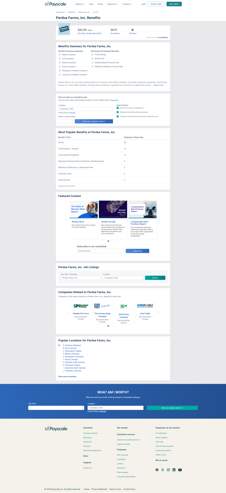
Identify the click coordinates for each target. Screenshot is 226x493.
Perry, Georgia (70, 348)
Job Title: (32, 404)
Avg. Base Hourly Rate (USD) (89, 33)
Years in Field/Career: (67, 116)
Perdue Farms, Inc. (84, 12)
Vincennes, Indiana (72, 365)
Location (106, 274)
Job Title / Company (69, 274)
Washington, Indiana (73, 351)
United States (60, 12)
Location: (62, 105)
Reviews (132, 33)
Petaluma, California (73, 371)
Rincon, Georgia (71, 359)
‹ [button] (66, 220)
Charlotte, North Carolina (75, 362)
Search (155, 278)
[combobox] (85, 109)
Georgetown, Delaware (74, 357)
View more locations (67, 376)
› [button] (160, 220)
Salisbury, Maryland (73, 345)
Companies (71, 12)
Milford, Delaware (72, 354)
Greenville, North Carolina (75, 368)
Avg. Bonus (115, 33)
